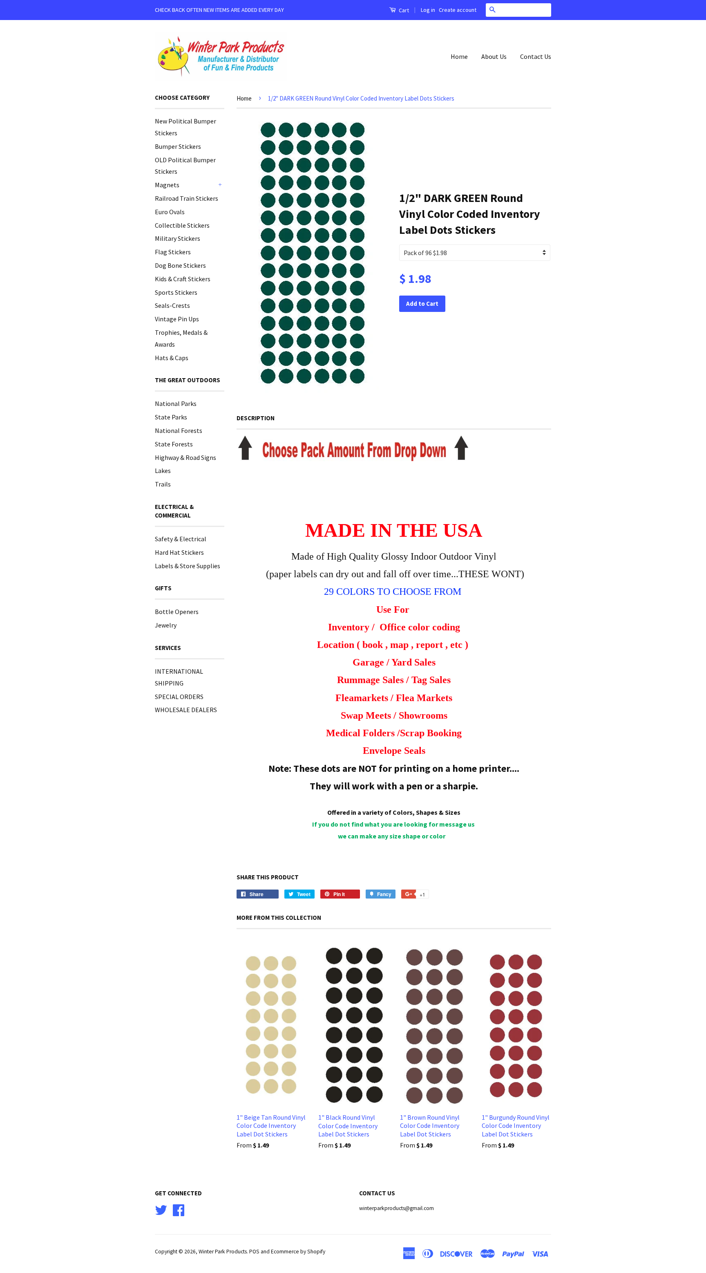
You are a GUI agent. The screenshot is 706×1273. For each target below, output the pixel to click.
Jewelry (165, 625)
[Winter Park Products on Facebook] (178, 1209)
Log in (428, 9)
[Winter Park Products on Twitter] (161, 1209)
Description (256, 418)
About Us (494, 56)
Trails (163, 484)
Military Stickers (177, 238)
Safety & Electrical (180, 539)
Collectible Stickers (182, 225)
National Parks (176, 403)
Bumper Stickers (178, 146)
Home (459, 56)
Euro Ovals (170, 212)
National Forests (178, 430)
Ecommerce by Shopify (298, 1251)
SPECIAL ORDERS (179, 697)
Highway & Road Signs (185, 457)
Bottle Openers (177, 611)
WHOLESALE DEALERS (186, 710)
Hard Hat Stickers (179, 552)
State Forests (174, 444)
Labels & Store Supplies (187, 566)
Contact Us (535, 56)
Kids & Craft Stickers (182, 279)
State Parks (171, 417)
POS (254, 1251)
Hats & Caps (171, 358)
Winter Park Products (223, 1251)
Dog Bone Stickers (180, 265)
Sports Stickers (176, 292)
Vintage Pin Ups (177, 319)
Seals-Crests (172, 305)
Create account (457, 9)
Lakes (163, 470)
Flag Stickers (173, 252)
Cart (403, 10)
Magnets (167, 185)
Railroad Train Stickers (186, 198)
